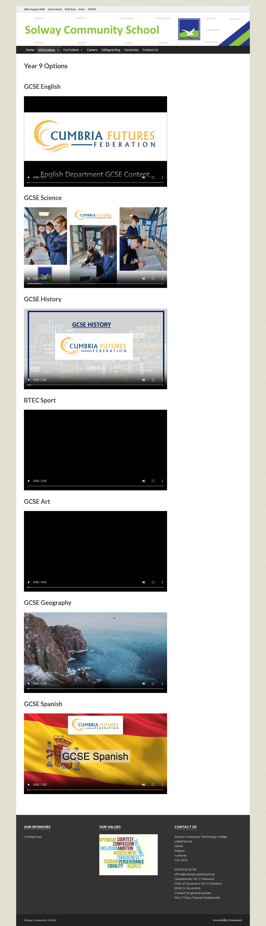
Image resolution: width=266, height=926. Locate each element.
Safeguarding (110, 50)
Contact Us (150, 50)
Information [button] (46, 50)
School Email (55, 9)
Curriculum (71, 50)
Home (30, 50)
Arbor (82, 9)
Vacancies (131, 50)
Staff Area (70, 9)
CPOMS (92, 9)
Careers (92, 50)
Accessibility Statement (227, 920)
